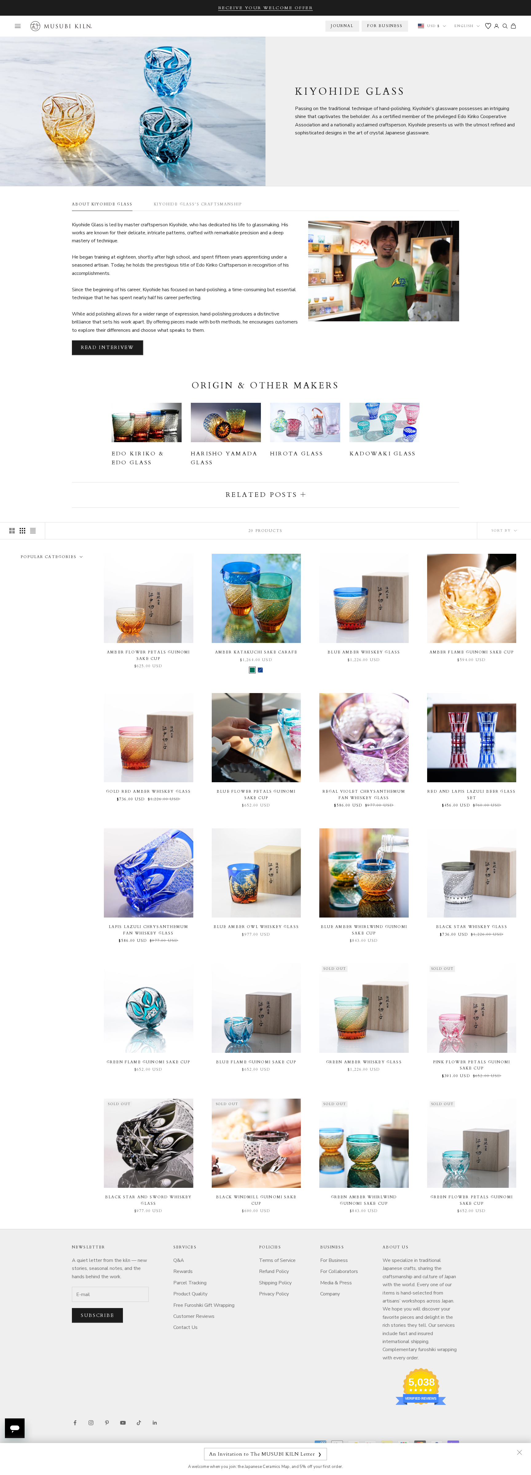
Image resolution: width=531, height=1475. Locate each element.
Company (330, 1294)
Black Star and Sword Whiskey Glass (148, 1200)
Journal (342, 25)
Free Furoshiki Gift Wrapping (203, 1305)
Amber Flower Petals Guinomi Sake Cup (148, 655)
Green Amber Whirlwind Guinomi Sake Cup (364, 1200)
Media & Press (336, 1282)
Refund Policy (274, 1271)
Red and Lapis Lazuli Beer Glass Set (471, 794)
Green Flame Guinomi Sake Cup (148, 1062)
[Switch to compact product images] (33, 530)
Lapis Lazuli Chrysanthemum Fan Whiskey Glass (148, 929)
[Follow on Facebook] (75, 1423)
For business (385, 25)
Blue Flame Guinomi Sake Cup (256, 1062)
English (464, 26)
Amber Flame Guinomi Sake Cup (472, 652)
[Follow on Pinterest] (107, 1423)
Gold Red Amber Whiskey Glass (148, 791)
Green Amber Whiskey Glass (364, 1062)
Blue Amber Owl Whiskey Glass (256, 926)
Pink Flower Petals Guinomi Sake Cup (471, 1065)
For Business (334, 1260)
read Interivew (107, 347)
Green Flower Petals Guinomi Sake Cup (472, 1200)
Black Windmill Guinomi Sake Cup (256, 1200)
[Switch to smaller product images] (22, 530)
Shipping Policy (275, 1282)
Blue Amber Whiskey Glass (364, 652)
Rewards (183, 1271)
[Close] (519, 1452)
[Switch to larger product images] (12, 530)
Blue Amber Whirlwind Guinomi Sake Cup (364, 929)
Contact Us (185, 1327)
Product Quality (190, 1294)
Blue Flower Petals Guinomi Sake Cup (256, 794)
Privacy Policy (274, 1294)
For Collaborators (339, 1271)
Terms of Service (277, 1260)
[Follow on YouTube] (123, 1423)
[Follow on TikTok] (139, 1423)
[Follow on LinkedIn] (155, 1423)
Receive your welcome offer (265, 8)
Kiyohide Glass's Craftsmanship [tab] (198, 204)
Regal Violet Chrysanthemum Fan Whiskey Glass (364, 794)
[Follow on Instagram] (91, 1423)
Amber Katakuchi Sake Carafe (256, 652)
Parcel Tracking (189, 1282)
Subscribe (97, 1315)
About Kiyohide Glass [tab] (102, 204)
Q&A (178, 1260)
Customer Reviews (193, 1316)
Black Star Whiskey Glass (471, 926)
